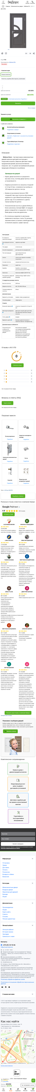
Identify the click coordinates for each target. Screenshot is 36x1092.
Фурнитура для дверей (10, 892)
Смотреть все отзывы (6, 715)
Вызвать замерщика (18, 844)
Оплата (5, 870)
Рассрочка (6, 872)
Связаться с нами (8, 936)
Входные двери (8, 890)
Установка (6, 863)
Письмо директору (9, 919)
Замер (5, 865)
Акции (5, 896)
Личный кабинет (8, 929)
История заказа (8, 932)
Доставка (6, 867)
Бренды (5, 894)
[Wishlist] (6, 53)
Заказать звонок (11, 731)
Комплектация (6, 70)
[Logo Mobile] (13, 2)
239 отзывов (5, 1081)
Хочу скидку (31, 108)
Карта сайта (6, 912)
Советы (5, 914)
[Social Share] (33, 53)
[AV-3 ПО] (18, 30)
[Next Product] (30, 53)
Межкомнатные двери (10, 887)
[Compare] (2, 53)
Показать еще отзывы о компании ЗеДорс (18, 713)
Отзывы (5, 916)
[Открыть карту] (19, 507)
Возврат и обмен (8, 874)
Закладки (6, 934)
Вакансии (6, 876)
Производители (8, 907)
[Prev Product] (26, 53)
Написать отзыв (17, 365)
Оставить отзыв (8, 514)
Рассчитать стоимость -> (19, 119)
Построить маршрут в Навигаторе (7, 1065)
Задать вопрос (7, 403)
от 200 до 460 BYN (8, 490)
